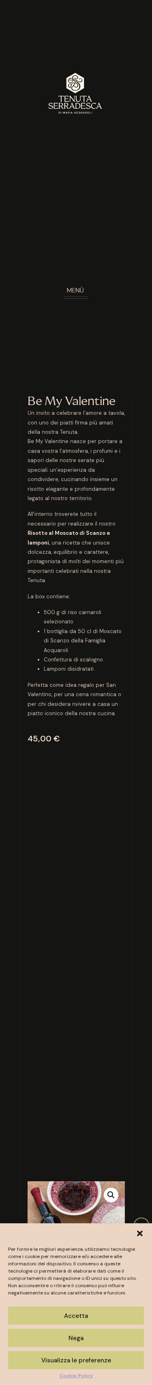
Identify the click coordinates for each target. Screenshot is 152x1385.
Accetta (76, 1316)
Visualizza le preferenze (76, 1360)
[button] (140, 1233)
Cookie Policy (76, 1376)
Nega (76, 1338)
